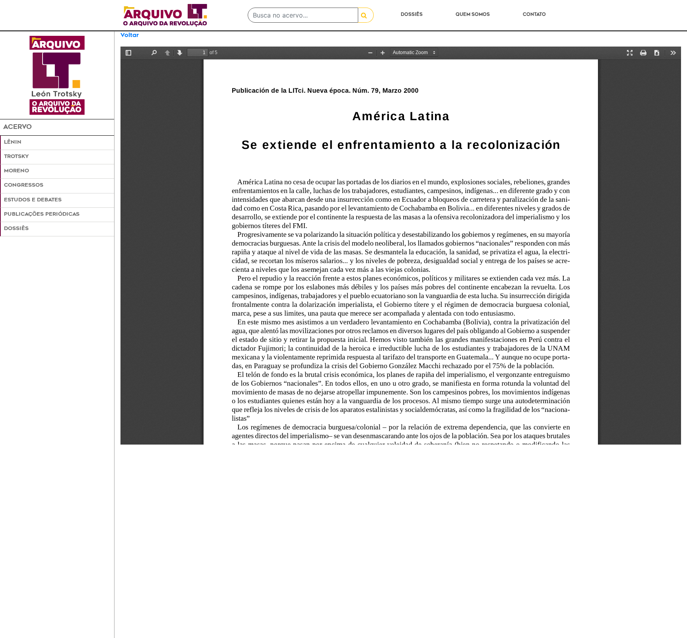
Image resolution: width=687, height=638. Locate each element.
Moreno (16, 171)
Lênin (12, 142)
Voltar (129, 36)
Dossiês (412, 15)
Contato (534, 15)
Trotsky (16, 156)
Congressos (23, 185)
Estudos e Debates (33, 200)
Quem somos (473, 15)
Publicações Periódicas (42, 214)
